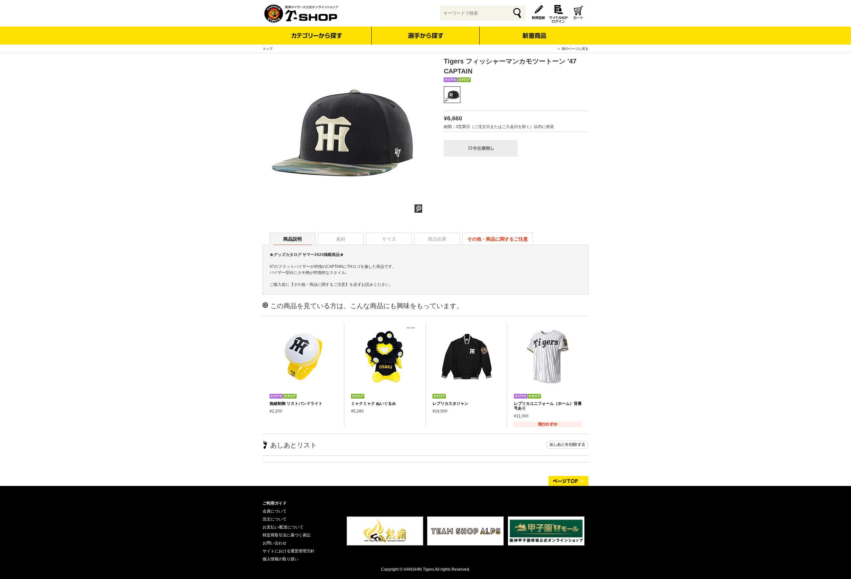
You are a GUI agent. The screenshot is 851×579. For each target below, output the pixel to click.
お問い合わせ (275, 543)
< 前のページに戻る (573, 49)
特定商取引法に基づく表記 (286, 535)
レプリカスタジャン (450, 403)
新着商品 (534, 31)
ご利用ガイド (275, 503)
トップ (268, 49)
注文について (275, 519)
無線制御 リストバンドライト (296, 403)
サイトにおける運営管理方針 (288, 551)
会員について (275, 511)
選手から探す (426, 36)
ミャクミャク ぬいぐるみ (373, 403)
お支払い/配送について (283, 527)
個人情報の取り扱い (281, 559)
